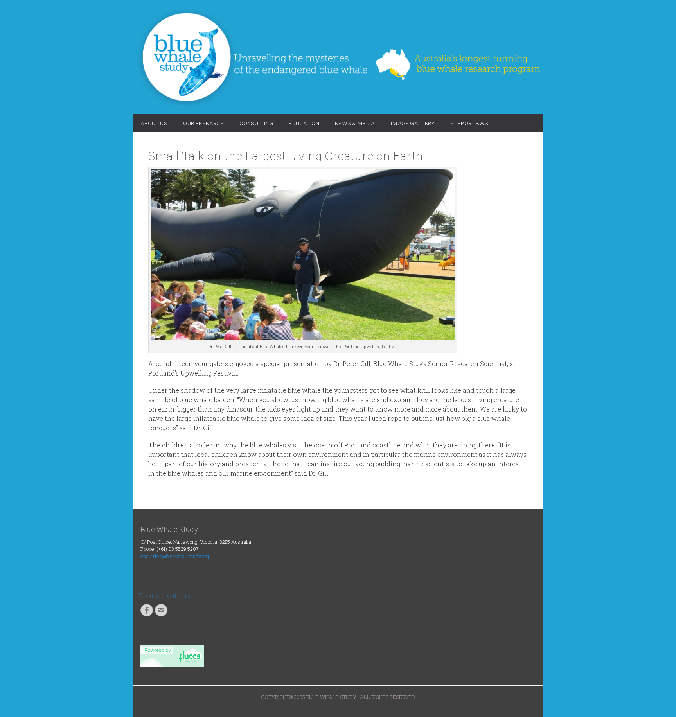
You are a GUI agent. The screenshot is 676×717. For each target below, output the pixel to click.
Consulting (256, 123)
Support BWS (469, 123)
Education (304, 123)
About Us (153, 123)
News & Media (355, 123)
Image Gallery (413, 123)
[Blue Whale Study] (338, 58)
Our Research (203, 123)
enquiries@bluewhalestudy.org (174, 556)
